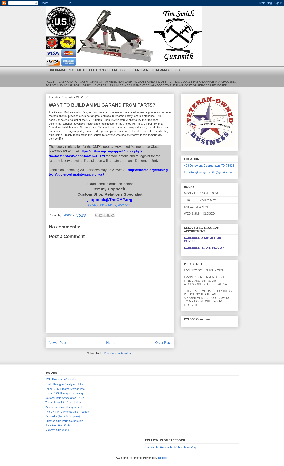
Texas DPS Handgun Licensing (64, 393)
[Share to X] (105, 215)
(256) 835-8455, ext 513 (110, 205)
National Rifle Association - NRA (64, 398)
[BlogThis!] (101, 215)
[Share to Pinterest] (113, 215)
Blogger (162, 457)
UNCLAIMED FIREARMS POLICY (157, 70)
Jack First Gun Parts (57, 425)
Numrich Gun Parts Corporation (64, 420)
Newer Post (57, 343)
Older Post (163, 343)
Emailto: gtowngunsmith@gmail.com (208, 172)
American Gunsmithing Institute (64, 407)
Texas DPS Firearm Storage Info (65, 388)
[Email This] (97, 215)
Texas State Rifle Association (63, 402)
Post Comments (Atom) (118, 353)
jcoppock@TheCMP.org (109, 199)
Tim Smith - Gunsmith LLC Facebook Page (171, 447)
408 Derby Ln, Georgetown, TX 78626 (209, 165)
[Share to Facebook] (109, 215)
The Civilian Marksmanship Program (67, 411)
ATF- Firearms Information (61, 379)
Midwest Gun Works (57, 430)
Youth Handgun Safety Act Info (64, 384)
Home (110, 343)
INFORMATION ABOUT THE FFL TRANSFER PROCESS (88, 70)
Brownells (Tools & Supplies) (62, 416)
